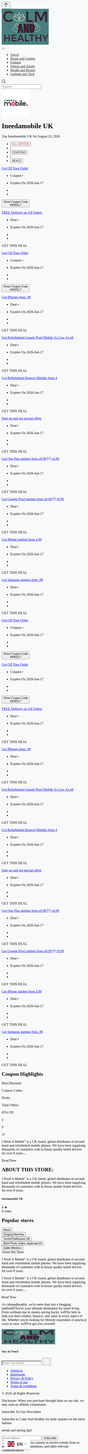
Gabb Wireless (12, 1248)
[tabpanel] (44, 390)
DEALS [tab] (16, 160)
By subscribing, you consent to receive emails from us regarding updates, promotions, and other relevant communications (40, 1446)
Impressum (17, 1374)
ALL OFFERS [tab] (20, 144)
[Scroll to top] (6, 5)
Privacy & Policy (21, 1378)
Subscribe (50, 1438)
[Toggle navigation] (3, 48)
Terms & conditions (23, 1386)
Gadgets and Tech (22, 74)
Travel (14, 54)
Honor (7, 1229)
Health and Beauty (22, 70)
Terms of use (19, 1382)
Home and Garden (22, 58)
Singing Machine (13, 1234)
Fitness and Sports (22, 66)
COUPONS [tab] (19, 152)
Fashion (15, 62)
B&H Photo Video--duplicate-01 (22, 1243)
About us (16, 1370)
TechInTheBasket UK (16, 1238)
